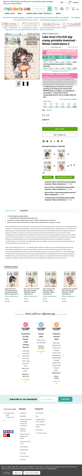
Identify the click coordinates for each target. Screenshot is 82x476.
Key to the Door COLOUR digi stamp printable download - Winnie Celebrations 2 (31, 291)
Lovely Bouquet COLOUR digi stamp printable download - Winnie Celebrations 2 (69, 291)
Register (76, 2)
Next (77, 287)
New (19, 13)
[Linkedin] (58, 141)
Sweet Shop (10, 13)
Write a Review (73, 47)
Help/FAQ (23, 416)
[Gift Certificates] (62, 8)
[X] (54, 141)
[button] (10, 24)
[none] (22, 56)
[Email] (47, 141)
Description (11, 211)
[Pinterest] (61, 141)
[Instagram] (4, 431)
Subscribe (23, 413)
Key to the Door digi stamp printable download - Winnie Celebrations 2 (49, 291)
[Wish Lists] (68, 8)
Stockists (23, 453)
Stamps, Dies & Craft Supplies (38, 13)
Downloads (39, 430)
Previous (5, 287)
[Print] (50, 141)
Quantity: (46, 120)
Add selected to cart (64, 177)
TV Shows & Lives (41, 433)
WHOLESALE (24, 450)
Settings (7, 473)
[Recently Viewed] (56, 8)
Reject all (17, 473)
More (58, 13)
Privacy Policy (24, 456)
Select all (48, 177)
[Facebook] (43, 141)
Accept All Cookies (32, 473)
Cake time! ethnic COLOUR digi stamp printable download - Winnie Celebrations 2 (11, 291)
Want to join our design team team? (25, 436)
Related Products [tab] (11, 267)
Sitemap (23, 459)
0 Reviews (24, 211)
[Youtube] (4, 435)
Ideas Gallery (24, 447)
